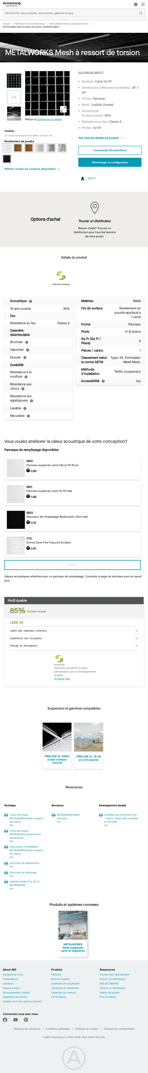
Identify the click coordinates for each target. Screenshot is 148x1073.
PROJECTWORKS (109, 983)
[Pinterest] (26, 1020)
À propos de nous (13, 974)
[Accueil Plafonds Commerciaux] (12, 4)
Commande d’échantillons (110, 150)
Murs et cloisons (60, 979)
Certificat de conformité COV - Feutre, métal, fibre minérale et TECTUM (121, 818)
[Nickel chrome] (62, 147)
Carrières (8, 983)
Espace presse (11, 988)
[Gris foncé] (51, 147)
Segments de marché (15, 997)
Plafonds (56, 974)
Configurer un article (49, 119)
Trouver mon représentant (114, 974)
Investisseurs (10, 979)
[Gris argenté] (39, 147)
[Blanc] (6, 147)
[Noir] (6, 158)
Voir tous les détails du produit (98, 138)
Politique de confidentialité (119, 1029)
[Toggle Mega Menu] (143, 4)
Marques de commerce (27, 1029)
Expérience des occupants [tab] (26, 638)
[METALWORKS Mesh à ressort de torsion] (14, 113)
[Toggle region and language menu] (136, 4)
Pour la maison (108, 997)
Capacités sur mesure (63, 992)
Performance (58, 997)
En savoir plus (62, 678)
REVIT (91, 178)
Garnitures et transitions (65, 988)
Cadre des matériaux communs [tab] (28, 630)
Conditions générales (58, 1029)
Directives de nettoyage (23, 872)
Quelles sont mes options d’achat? (22, 1001)
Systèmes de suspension (65, 983)
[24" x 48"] (14, 97)
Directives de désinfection (25, 863)
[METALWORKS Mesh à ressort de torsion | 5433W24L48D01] (14, 80)
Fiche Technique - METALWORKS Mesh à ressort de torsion (26, 818)
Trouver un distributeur (113, 979)
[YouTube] (15, 1020)
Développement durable (16, 992)
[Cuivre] (28, 147)
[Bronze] (17, 147)
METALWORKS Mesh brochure (68, 816)
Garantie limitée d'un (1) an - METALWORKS (25, 883)
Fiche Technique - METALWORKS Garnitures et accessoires (25, 834)
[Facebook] (5, 1020)
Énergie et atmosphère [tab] (23, 645)
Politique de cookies (86, 1029)
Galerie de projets (110, 992)
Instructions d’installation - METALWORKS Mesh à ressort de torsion (26, 850)
